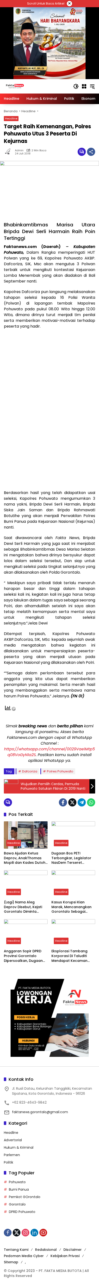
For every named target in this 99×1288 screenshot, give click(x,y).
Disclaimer (72, 1249)
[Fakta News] (36, 86)
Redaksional (46, 1249)
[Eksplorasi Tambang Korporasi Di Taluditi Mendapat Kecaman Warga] (73, 933)
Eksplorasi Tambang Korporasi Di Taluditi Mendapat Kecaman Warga (69, 956)
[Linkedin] (34, 1232)
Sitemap (11, 1262)
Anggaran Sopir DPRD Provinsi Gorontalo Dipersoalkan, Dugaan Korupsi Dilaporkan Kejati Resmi (23, 956)
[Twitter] (72, 802)
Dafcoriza (29, 771)
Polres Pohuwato (60, 771)
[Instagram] (25, 1232)
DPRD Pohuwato (22, 1211)
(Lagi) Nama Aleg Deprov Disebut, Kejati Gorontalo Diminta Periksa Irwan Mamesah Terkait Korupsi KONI (24, 907)
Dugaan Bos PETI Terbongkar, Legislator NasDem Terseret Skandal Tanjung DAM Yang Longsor (71, 858)
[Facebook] (63, 802)
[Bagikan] (91, 152)
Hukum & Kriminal (18, 1147)
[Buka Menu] (84, 86)
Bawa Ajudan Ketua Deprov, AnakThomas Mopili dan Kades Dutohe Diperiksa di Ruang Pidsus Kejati (26, 858)
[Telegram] (82, 802)
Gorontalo (17, 1204)
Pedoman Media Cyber (24, 1255)
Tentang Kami (16, 1249)
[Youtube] (43, 1232)
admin (19, 150)
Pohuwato (17, 1182)
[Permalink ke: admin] (9, 151)
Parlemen (12, 1155)
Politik (8, 1162)
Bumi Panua (19, 1189)
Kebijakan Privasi (65, 1255)
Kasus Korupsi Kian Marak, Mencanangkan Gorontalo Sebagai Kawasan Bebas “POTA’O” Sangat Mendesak (71, 907)
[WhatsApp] (91, 802)
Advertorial (13, 1140)
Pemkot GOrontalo (24, 1196)
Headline (11, 118)
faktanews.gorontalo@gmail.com (40, 1112)
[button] (76, 86)
